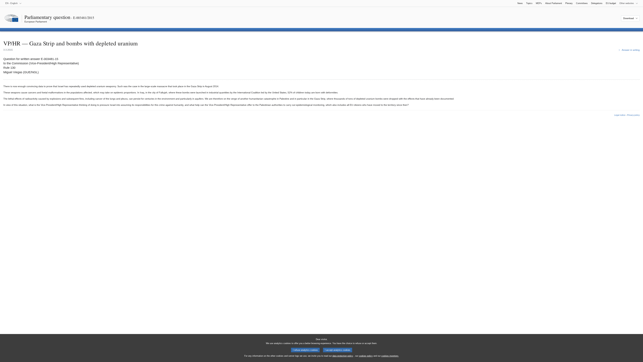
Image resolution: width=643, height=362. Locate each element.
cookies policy (366, 356)
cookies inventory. (390, 356)
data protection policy (342, 356)
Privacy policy (633, 115)
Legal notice (619, 115)
